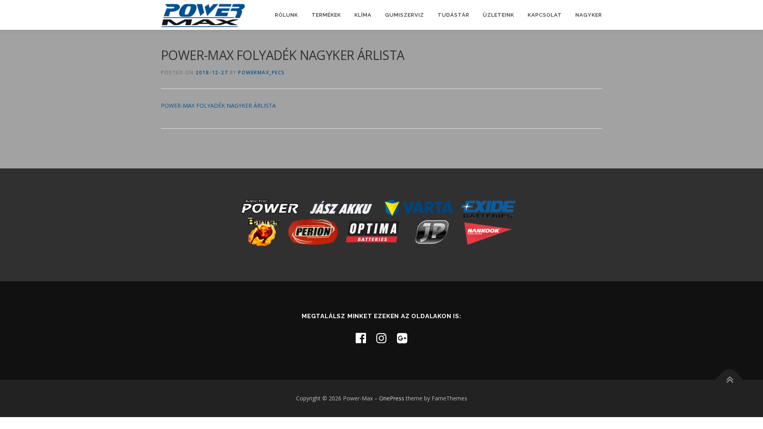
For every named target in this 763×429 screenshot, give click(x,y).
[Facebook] (361, 338)
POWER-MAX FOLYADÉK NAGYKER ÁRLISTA (218, 105)
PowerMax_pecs (261, 72)
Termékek (326, 15)
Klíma (363, 15)
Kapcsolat (545, 15)
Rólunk (286, 15)
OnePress (391, 398)
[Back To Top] (729, 380)
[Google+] (402, 338)
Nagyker (588, 15)
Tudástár (453, 15)
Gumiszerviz (404, 15)
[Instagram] (381, 338)
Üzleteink (498, 15)
